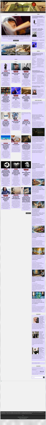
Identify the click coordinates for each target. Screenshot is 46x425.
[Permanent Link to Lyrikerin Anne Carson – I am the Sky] (16, 66)
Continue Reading (16, 40)
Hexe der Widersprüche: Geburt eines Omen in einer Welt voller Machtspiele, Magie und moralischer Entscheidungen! (38, 189)
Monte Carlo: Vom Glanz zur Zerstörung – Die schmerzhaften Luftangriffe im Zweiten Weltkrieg (8, 53)
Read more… (40, 37)
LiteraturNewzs (16, 120)
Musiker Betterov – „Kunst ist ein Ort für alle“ (15, 98)
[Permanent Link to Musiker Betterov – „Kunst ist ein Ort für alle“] (16, 90)
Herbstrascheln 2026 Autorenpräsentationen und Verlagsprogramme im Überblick (38, 71)
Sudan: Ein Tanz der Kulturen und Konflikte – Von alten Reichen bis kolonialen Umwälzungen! (26, 98)
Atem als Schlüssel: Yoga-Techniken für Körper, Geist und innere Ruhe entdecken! (16, 36)
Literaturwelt (16, 143)
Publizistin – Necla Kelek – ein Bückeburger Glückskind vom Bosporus (5, 199)
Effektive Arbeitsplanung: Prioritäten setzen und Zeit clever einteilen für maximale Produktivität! (23, 53)
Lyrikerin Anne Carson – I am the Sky (16, 74)
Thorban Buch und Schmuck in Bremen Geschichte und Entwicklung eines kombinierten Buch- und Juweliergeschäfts (6, 99)
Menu (2, 1)
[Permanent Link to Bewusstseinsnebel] (16, 138)
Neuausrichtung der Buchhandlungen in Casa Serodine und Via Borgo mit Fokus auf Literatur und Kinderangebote (26, 146)
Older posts (28, 213)
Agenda (37, 371)
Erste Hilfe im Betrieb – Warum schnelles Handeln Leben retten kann (41, 349)
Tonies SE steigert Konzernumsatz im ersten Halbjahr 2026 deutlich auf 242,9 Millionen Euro (5, 123)
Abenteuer (34, 369)
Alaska (42, 368)
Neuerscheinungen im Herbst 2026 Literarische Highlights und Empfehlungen (5, 74)
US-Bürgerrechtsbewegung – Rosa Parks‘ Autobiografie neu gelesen (26, 173)
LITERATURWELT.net (23, 6)
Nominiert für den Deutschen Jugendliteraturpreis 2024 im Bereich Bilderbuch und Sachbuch (37, 54)
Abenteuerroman (39, 368)
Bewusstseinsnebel (16, 144)
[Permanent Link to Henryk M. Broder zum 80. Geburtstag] (16, 115)
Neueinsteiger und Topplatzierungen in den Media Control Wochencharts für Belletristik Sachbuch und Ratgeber (38, 166)
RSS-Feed (42, 352)
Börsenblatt (5, 120)
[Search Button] (23, 415)
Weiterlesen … (39, 126)
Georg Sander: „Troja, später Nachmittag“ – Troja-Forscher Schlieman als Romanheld (26, 75)
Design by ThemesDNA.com (23, 418)
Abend (42, 371)
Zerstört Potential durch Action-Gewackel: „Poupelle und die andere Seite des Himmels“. (6, 146)
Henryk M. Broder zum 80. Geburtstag (16, 122)
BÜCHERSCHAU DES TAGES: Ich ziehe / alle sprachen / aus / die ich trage (26, 123)
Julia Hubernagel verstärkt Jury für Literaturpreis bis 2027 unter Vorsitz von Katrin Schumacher (16, 172)
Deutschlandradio (26, 169)
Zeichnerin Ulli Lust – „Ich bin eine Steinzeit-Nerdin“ (37, 86)
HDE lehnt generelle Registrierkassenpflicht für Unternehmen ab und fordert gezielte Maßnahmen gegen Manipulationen (6, 173)
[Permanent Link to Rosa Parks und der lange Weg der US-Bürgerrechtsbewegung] (16, 190)
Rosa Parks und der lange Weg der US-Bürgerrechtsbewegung (16, 197)
